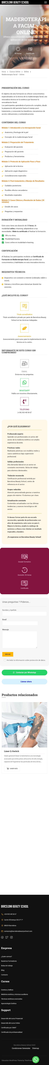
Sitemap (35, 1048)
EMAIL (24, 371)
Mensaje (5, 630)
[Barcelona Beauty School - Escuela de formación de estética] (15, 2)
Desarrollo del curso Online (10, 1023)
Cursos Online (15, 72)
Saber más (14, 768)
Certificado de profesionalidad (11, 1032)
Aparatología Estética (8, 1003)
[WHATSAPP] (24, 382)
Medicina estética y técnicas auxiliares (14, 994)
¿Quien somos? (6, 956)
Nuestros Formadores (9, 961)
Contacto (4, 975)
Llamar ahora (26, 682)
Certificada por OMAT (8, 1028)
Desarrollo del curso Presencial (12, 1018)
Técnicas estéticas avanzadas (11, 999)
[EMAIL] (24, 363)
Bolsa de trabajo (7, 966)
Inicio (4, 72)
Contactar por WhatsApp (25, 672)
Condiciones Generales (21, 1048)
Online (26, 72)
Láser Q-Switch (11, 751)
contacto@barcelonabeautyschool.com (18, 931)
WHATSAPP (24, 390)
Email (4, 620)
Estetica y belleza (7, 990)
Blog (2, 970)
